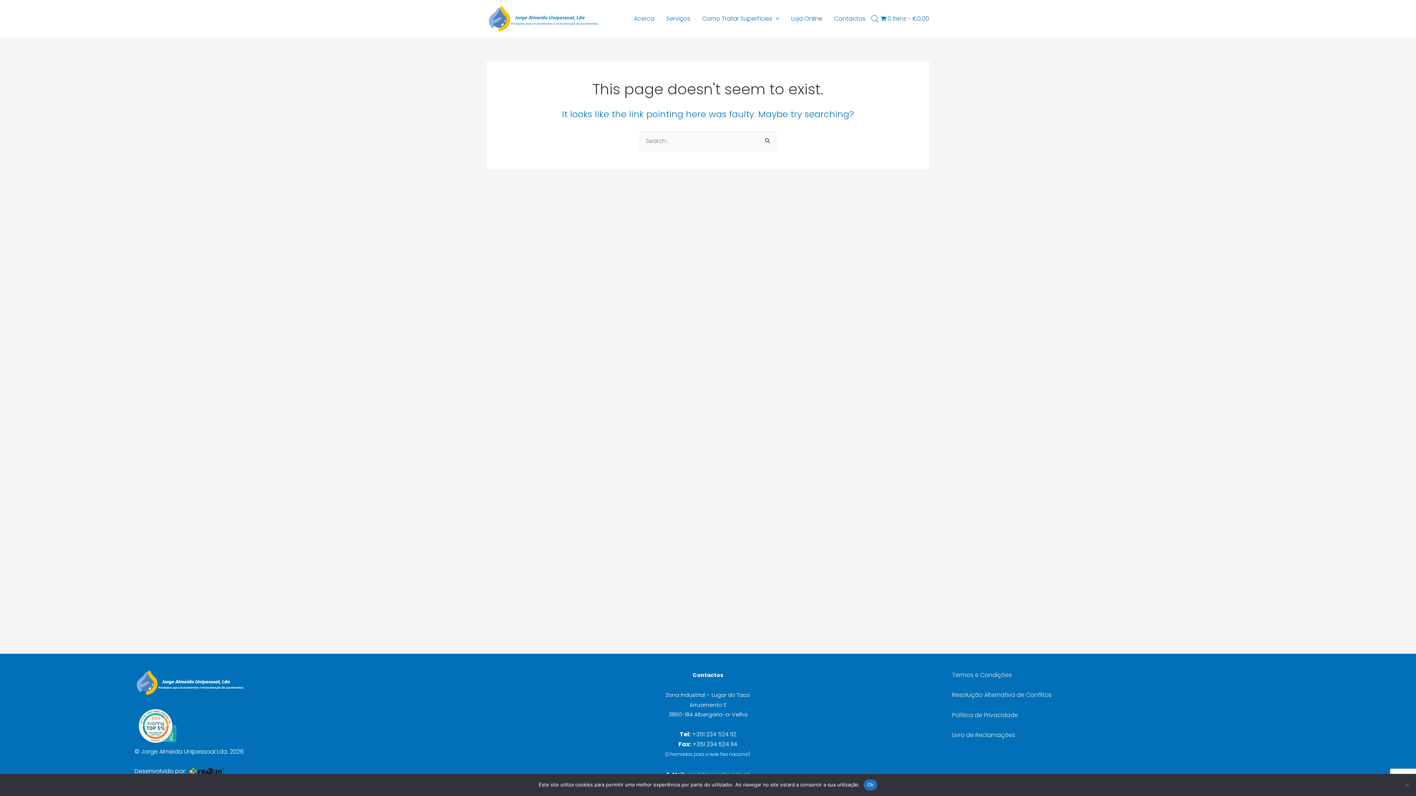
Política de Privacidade (985, 715)
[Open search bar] (875, 18)
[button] (776, 19)
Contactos (849, 18)
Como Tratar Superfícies (737, 18)
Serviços (678, 18)
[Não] (1406, 785)
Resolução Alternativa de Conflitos (1002, 695)
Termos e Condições (982, 675)
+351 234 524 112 (714, 734)
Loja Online (806, 18)
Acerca (644, 18)
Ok (870, 785)
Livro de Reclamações (983, 735)
